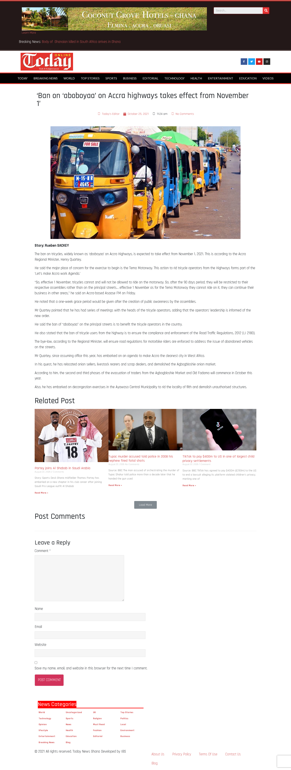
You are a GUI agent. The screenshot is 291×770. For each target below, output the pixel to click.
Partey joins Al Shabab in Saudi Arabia (62, 468)
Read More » (41, 492)
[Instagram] (266, 61)
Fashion (97, 730)
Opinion (43, 724)
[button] (145, 505)
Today (22, 78)
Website (40, 645)
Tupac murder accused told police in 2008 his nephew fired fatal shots (140, 458)
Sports (111, 78)
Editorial (150, 78)
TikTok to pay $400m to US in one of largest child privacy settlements (218, 458)
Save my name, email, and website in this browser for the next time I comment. (91, 668)
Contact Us (233, 754)
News (68, 724)
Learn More (29, 33)
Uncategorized (74, 712)
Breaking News (45, 78)
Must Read (99, 724)
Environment (127, 730)
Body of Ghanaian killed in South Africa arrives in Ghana (82, 42)
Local (123, 724)
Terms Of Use (208, 754)
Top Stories (90, 78)
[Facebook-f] (244, 61)
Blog (68, 742)
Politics (124, 718)
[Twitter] (251, 61)
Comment (43, 551)
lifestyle (43, 730)
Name (39, 609)
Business (130, 78)
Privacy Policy (181, 754)
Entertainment (220, 78)
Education (248, 78)
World (69, 78)
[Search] (266, 10)
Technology (174, 78)
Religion (97, 718)
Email (38, 627)
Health (196, 78)
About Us (157, 754)
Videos (268, 78)
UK (94, 712)
